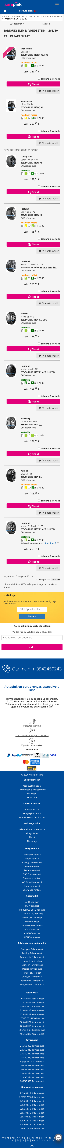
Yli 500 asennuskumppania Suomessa (32, 735)
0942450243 (48, 669)
